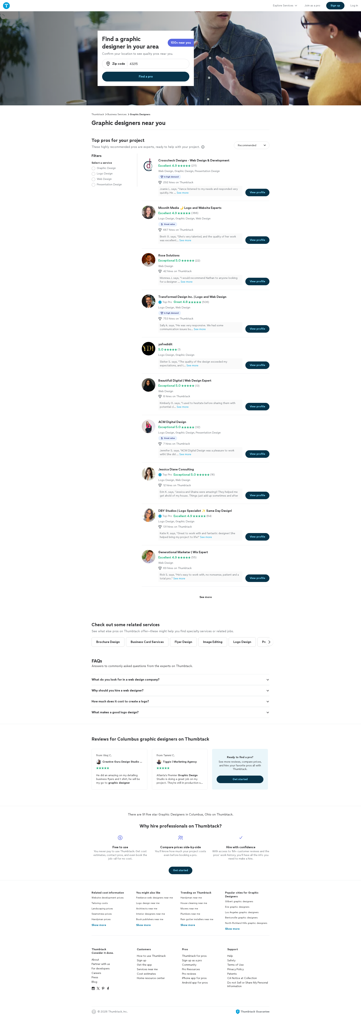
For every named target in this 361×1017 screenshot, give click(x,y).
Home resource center (151, 978)
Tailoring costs (100, 903)
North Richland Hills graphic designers (246, 923)
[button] (165, 302)
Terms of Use (235, 964)
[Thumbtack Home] (6, 5)
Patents (232, 973)
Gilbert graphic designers (239, 901)
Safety (231, 960)
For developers (101, 968)
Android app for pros (195, 982)
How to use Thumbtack (151, 956)
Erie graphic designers (237, 907)
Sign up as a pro (192, 960)
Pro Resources (191, 969)
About (95, 959)
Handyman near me (191, 897)
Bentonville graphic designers (241, 917)
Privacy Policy (235, 969)
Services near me (147, 969)
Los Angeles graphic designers (242, 912)
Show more (99, 925)
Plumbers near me (190, 914)
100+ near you (181, 42)
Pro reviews (189, 973)
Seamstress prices (102, 914)
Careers (96, 973)
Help (230, 956)
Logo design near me (147, 903)
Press (95, 977)
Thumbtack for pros (194, 956)
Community (189, 964)
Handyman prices (101, 919)
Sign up (141, 960)
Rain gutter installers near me (196, 919)
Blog (94, 982)
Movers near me (189, 908)
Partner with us (101, 964)
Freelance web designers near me (154, 897)
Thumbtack (98, 114)
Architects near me (146, 908)
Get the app (144, 964)
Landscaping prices (102, 908)
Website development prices (108, 897)
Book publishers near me (149, 919)
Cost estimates (146, 973)
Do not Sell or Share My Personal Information (247, 984)
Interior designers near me (150, 914)
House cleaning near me (193, 903)
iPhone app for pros (194, 978)
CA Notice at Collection (242, 978)
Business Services (117, 114)
